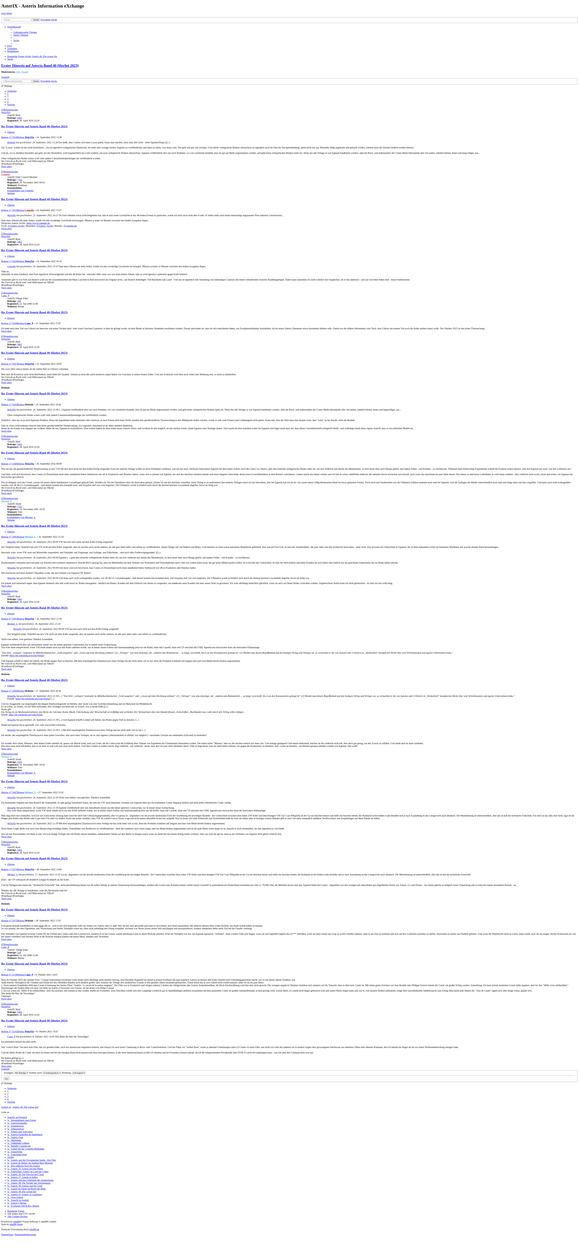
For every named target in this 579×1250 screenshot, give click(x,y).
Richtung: (67, 1072)
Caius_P (5, 295)
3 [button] (7, 99)
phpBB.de (34, 1229)
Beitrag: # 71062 (12, 537)
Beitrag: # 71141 (12, 1031)
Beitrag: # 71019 (12, 210)
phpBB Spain (16, 1224)
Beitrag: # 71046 (12, 463)
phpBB (16, 1221)
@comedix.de (70, 226)
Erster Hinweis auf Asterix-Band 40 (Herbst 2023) (40, 65)
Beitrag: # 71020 (12, 261)
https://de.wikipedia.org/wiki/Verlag (26, 655)
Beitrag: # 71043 (12, 404)
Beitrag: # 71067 (12, 792)
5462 (19, 118)
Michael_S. (6, 501)
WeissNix (5, 112)
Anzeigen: (9, 1072)
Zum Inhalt (6, 13)
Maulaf (24, 72)
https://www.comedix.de (38, 223)
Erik (18, 72)
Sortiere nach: (36, 1072)
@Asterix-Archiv (16, 226)
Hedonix (11, 142)
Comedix (5, 174)
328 (19, 301)
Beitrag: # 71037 (12, 364)
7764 (19, 180)
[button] (12, 91)
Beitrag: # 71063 (12, 618)
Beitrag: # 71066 (12, 691)
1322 (19, 506)
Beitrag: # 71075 (12, 920)
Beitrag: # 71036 (12, 323)
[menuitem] (25, 32)
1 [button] (7, 93)
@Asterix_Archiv (44, 226)
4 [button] (7, 102)
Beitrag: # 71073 (12, 869)
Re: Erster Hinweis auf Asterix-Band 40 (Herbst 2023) (34, 126)
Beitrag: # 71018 (12, 137)
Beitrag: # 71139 (12, 974)
